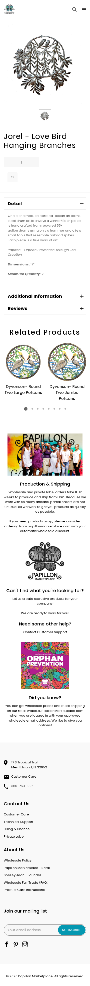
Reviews (17, 308)
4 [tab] (43, 409)
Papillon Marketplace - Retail (27, 867)
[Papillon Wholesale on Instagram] (25, 945)
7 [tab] (59, 409)
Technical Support (18, 821)
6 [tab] (54, 409)
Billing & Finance (17, 829)
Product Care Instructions (24, 889)
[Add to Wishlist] (13, 177)
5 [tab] (49, 409)
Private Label (14, 836)
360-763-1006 (22, 786)
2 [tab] (32, 409)
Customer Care (23, 776)
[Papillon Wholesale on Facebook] (6, 945)
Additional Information (35, 296)
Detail (15, 203)
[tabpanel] (23, 370)
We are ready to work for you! (45, 613)
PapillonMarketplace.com (63, 710)
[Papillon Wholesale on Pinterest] (15, 945)
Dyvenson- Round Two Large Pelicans (23, 389)
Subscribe (72, 929)
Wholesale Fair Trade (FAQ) (26, 882)
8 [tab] (65, 409)
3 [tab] (37, 409)
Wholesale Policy (18, 860)
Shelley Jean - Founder (22, 875)
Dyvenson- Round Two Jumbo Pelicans (67, 392)
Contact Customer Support (45, 632)
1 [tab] (26, 409)
